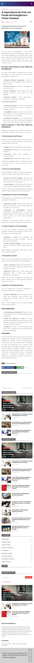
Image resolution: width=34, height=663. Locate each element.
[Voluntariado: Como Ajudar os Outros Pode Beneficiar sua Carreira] (6, 416)
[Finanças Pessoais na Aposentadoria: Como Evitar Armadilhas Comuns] (6, 424)
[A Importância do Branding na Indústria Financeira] (6, 512)
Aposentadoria (17, 539)
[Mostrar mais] (25, 367)
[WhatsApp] (18, 367)
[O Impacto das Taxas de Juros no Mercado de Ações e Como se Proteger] (6, 529)
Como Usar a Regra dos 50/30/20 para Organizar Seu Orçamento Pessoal (21, 487)
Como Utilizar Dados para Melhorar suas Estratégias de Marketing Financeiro (21, 432)
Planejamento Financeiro (17, 559)
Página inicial (5, 9)
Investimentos (17, 550)
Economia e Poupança (15, 9)
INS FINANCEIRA (6, 582)
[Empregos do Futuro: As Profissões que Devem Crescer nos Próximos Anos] (6, 504)
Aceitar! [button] (30, 655)
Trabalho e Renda (17, 561)
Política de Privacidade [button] (9, 657)
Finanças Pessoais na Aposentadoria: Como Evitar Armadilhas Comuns (22, 422)
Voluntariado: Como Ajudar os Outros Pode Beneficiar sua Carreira (22, 414)
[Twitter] (15, 367)
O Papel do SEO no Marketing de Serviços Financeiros (20, 494)
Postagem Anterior (7, 388)
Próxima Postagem (27, 388)
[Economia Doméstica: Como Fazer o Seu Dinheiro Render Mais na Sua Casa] (6, 520)
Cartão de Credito (17, 542)
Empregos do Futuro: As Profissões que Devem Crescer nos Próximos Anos (21, 503)
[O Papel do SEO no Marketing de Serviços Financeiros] (6, 496)
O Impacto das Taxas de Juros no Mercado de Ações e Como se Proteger (21, 528)
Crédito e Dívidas (17, 544)
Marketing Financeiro (17, 553)
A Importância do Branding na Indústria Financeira (20, 510)
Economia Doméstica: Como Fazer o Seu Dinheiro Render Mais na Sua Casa (21, 519)
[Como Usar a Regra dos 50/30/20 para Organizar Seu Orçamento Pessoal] (6, 488)
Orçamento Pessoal (17, 556)
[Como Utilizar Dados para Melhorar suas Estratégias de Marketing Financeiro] (6, 433)
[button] (2, 4)
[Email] (22, 367)
